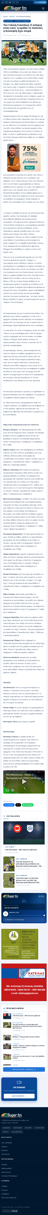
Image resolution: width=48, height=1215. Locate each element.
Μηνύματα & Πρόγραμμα (15, 919)
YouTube (28, 1128)
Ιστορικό (4, 1190)
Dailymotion (17, 1132)
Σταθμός (4, 1186)
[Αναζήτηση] (13, 2)
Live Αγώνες (5, 1154)
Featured (12, 16)
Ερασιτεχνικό (6, 1172)
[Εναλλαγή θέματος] (17, 2)
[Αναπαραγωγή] (5, 913)
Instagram (18, 1128)
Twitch (5, 1132)
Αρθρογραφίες (6, 1168)
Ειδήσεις (4, 1147)
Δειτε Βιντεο (18, 1096)
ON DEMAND (40, 2)
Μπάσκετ (4, 1150)
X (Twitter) (39, 1128)
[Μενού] (43, 8)
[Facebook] (2, 2)
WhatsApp (28, 805)
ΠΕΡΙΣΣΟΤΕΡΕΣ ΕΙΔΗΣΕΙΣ (22, 1069)
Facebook (10, 805)
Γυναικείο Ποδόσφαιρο (9, 1176)
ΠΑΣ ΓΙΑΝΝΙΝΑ (6, 1143)
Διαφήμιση (5, 1194)
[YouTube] (10, 2)
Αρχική (5, 16)
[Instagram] (6, 2)
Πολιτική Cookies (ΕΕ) (8, 1198)
